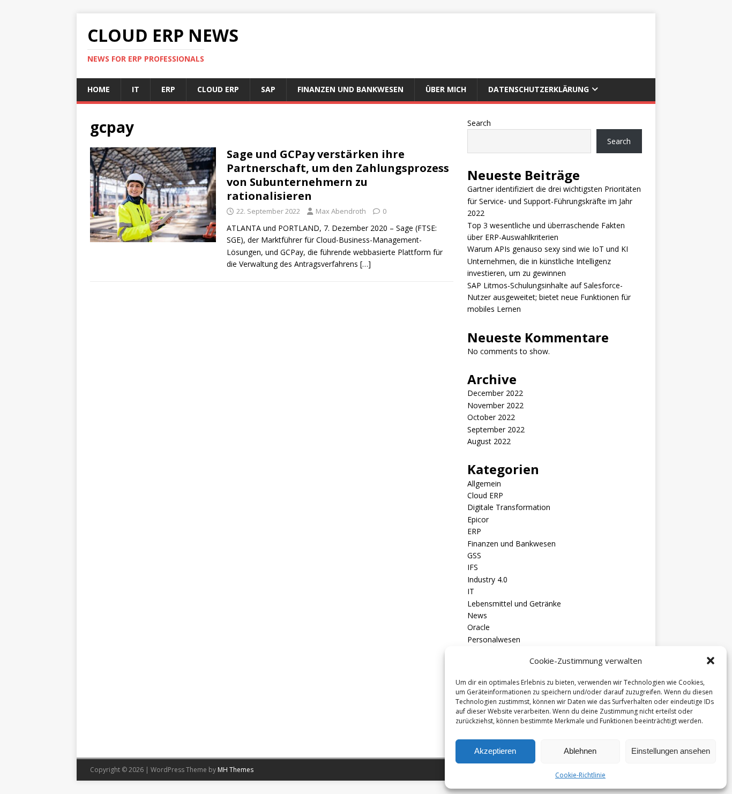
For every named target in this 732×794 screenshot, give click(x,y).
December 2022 (495, 393)
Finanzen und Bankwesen (350, 89)
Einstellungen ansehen (670, 750)
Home (98, 89)
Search (479, 123)
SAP (268, 89)
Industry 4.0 (487, 579)
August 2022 (489, 441)
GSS (474, 555)
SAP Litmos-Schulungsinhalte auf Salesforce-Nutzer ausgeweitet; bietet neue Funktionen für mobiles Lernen (549, 297)
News (477, 615)
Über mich (445, 89)
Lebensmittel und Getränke (514, 603)
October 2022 (491, 417)
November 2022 (495, 405)
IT (135, 89)
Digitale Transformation (508, 507)
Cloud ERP (218, 89)
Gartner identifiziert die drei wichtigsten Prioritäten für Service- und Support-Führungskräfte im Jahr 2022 (554, 201)
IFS (472, 567)
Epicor (478, 519)
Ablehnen (580, 750)
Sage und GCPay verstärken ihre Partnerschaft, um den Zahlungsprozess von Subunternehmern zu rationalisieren (338, 175)
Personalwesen (493, 639)
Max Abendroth (341, 211)
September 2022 (496, 429)
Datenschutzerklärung (538, 89)
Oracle (478, 627)
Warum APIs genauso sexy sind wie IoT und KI (547, 249)
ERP (168, 89)
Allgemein (484, 483)
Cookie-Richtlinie (580, 775)
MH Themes (235, 769)
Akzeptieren (495, 750)
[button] (710, 660)
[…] (365, 264)
